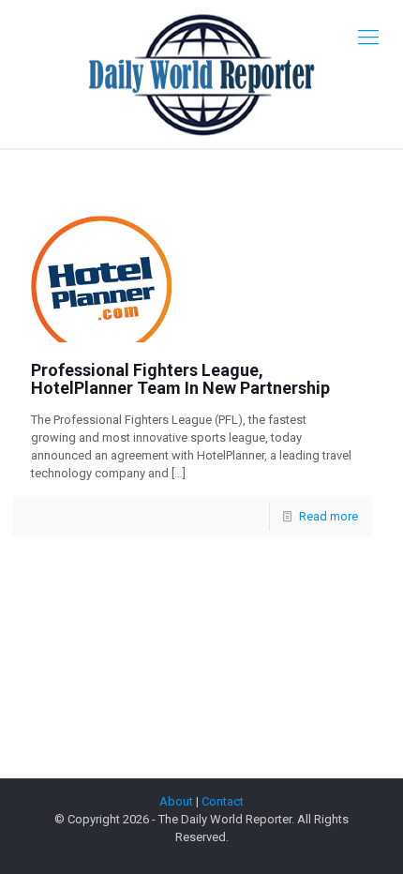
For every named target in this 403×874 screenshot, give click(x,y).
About (176, 801)
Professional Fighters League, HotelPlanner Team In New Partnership (180, 379)
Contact (223, 801)
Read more (328, 516)
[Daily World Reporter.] (201, 74)
